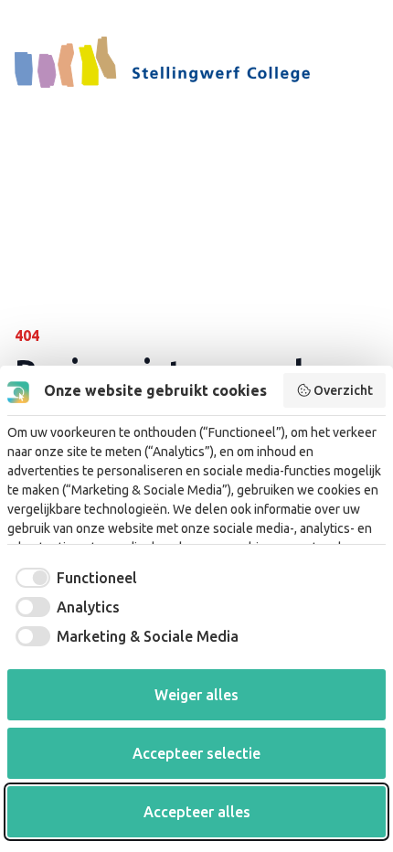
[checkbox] (72, 578)
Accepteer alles (196, 812)
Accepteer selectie (196, 753)
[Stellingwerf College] (162, 62)
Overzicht (343, 390)
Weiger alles (196, 695)
